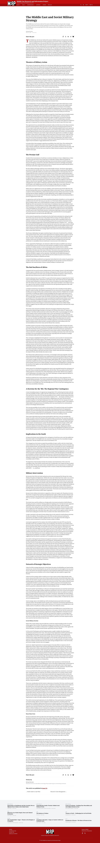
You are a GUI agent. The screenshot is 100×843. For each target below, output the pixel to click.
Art (8, 811)
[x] (85, 833)
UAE (37, 811)
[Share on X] (65, 36)
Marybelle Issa (68, 814)
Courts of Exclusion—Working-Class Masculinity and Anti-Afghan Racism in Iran (78, 806)
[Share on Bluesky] (73, 36)
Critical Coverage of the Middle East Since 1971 (25, 2)
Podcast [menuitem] (50, 4)
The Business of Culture (42, 813)
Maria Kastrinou (15, 822)
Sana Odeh (49, 808)
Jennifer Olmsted (43, 808)
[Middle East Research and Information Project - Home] (11, 3)
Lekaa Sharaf (9, 822)
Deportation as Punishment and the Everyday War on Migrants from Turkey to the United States (20, 806)
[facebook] (82, 833)
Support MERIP (85, 829)
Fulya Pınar (9, 808)
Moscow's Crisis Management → (58, 791)
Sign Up (91, 4)
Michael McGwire (29, 31)
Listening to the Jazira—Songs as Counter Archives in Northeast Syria (49, 820)
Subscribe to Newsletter (87, 830)
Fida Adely (38, 808)
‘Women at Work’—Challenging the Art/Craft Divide (78, 813)
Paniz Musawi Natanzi (69, 808)
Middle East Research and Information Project (32, 1)
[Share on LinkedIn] (68, 36)
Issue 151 (44, 788)
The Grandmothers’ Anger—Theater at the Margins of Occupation (20, 820)
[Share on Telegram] (71, 36)
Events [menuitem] (44, 4)
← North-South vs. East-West (33, 791)
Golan (8, 818)
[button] (19, 5)
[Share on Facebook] (63, 36)
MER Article (10, 804)
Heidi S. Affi (38, 822)
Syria (37, 818)
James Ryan (9, 815)
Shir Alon (38, 814)
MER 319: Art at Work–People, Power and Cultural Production (19, 813)
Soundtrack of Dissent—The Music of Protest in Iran (78, 820)
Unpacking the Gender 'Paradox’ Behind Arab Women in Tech (47, 806)
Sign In (86, 4)
